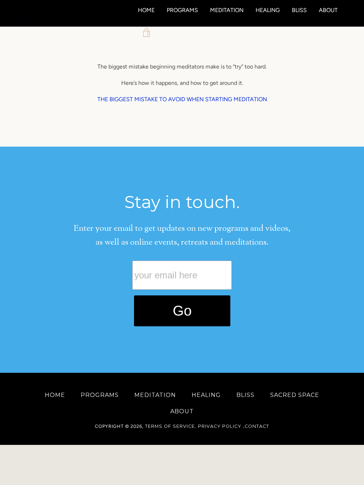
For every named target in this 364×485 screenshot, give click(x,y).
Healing (268, 10)
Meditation (226, 10)
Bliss (299, 10)
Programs (182, 10)
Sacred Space (294, 395)
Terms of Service (170, 426)
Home (146, 10)
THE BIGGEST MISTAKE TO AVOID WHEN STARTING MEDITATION (182, 99)
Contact (257, 426)
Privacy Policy (219, 426)
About (328, 10)
